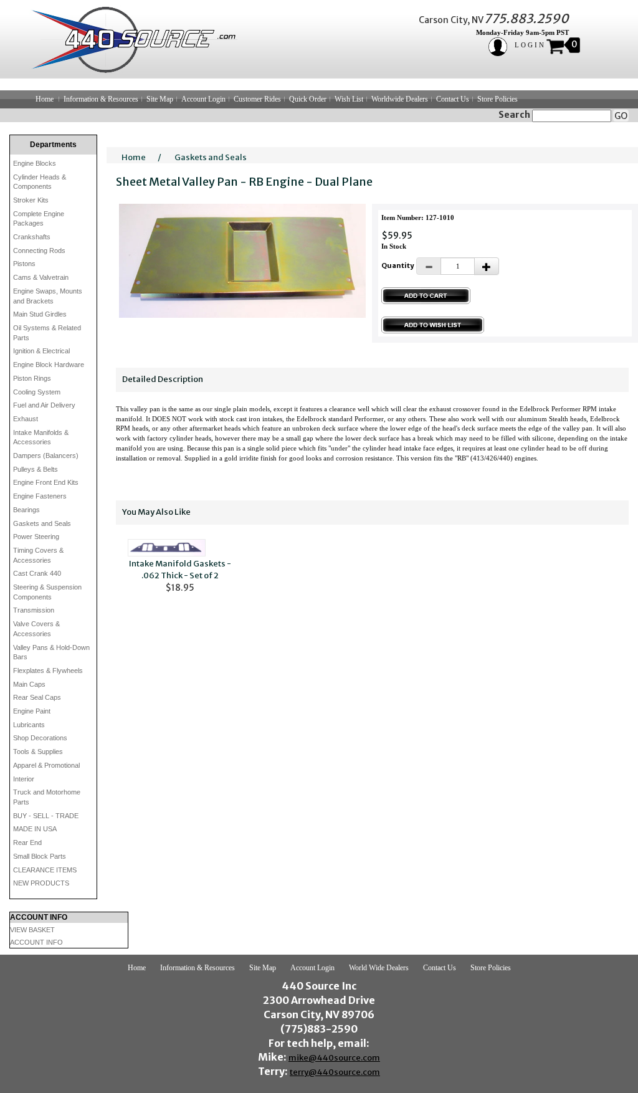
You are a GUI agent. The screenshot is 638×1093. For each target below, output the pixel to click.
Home (45, 99)
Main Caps (29, 684)
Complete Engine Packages (38, 218)
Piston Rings (32, 378)
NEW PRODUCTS (41, 883)
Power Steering (36, 536)
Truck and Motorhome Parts (46, 797)
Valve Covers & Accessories (36, 628)
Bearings (26, 509)
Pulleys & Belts (35, 469)
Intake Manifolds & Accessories (41, 437)
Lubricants (29, 724)
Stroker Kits (31, 200)
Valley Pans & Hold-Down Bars (51, 652)
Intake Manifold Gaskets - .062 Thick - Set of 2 (180, 569)
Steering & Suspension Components (47, 592)
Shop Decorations (40, 738)
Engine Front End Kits (46, 482)
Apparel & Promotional (46, 765)
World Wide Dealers (379, 967)
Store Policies (497, 99)
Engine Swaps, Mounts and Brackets (47, 296)
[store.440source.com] (128, 39)
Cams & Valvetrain (41, 277)
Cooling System (36, 392)
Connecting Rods (39, 250)
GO (620, 116)
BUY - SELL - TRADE (46, 815)
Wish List (349, 99)
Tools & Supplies (38, 751)
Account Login (203, 99)
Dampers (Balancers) (46, 455)
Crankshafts (31, 237)
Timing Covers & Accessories (38, 555)
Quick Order (307, 99)
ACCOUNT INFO (36, 942)
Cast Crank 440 (37, 573)
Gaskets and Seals (42, 523)
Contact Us (452, 99)
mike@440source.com (334, 1057)
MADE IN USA (35, 829)
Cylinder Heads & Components (39, 182)
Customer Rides (257, 99)
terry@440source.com (335, 1072)
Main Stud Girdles (40, 314)
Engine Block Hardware (48, 364)
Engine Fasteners (40, 496)
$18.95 (180, 575)
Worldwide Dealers (399, 99)
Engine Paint (31, 711)
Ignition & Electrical (41, 351)
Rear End (27, 842)
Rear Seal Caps (37, 697)
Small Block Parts (39, 856)
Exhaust (25, 418)
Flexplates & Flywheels (48, 670)
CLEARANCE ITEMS (45, 870)
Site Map (159, 99)
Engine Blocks (34, 163)
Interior (23, 779)
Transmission (33, 610)
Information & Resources (101, 99)
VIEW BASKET (32, 929)
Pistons (24, 263)
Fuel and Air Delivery (44, 405)
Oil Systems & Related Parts (47, 332)
